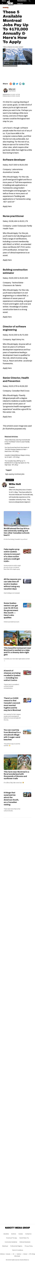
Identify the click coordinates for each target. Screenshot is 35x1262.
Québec (19, 1254)
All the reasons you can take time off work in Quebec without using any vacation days (12, 584)
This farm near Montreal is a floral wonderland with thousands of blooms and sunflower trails (16, 775)
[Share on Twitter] (17, 84)
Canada (8, 1254)
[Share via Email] (20, 84)
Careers (20, 1234)
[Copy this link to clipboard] (23, 84)
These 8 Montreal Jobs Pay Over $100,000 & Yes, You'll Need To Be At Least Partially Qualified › (17, 441)
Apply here (7, 417)
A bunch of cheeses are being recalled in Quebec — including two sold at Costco (12, 675)
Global (25, 1254)
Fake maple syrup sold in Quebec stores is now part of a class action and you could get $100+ (12, 555)
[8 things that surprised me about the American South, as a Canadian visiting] (27, 794)
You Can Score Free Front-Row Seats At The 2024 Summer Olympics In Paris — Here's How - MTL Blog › (17, 449)
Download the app (11, 1238)
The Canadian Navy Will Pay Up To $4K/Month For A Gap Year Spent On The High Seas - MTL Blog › (17, 463)
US (13, 1254)
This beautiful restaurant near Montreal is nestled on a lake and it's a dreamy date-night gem (17, 651)
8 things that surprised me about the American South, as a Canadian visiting (11, 799)
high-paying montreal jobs (14, 474)
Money (5, 7)
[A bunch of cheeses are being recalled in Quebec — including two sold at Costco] (27, 672)
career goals (12, 105)
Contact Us (28, 1234)
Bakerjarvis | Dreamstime (10, 65)
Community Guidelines (11, 1242)
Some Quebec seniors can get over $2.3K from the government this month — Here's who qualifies (11, 610)
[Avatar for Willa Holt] (4, 484)
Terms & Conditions (17, 1250)
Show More (10, 480)
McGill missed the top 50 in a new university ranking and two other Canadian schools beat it (16, 531)
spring (16, 102)
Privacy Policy (29, 1246)
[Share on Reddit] (11, 84)
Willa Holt (12, 89)
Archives (13, 1234)
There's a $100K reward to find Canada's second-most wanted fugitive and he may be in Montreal (12, 704)
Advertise (6, 1234)
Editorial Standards (25, 1242)
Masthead (5, 1246)
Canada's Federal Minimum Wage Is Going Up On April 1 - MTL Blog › (17, 456)
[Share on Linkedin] (14, 84)
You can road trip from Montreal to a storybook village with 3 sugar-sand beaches (12, 735)
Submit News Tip (24, 1238)
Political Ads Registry (16, 1246)
